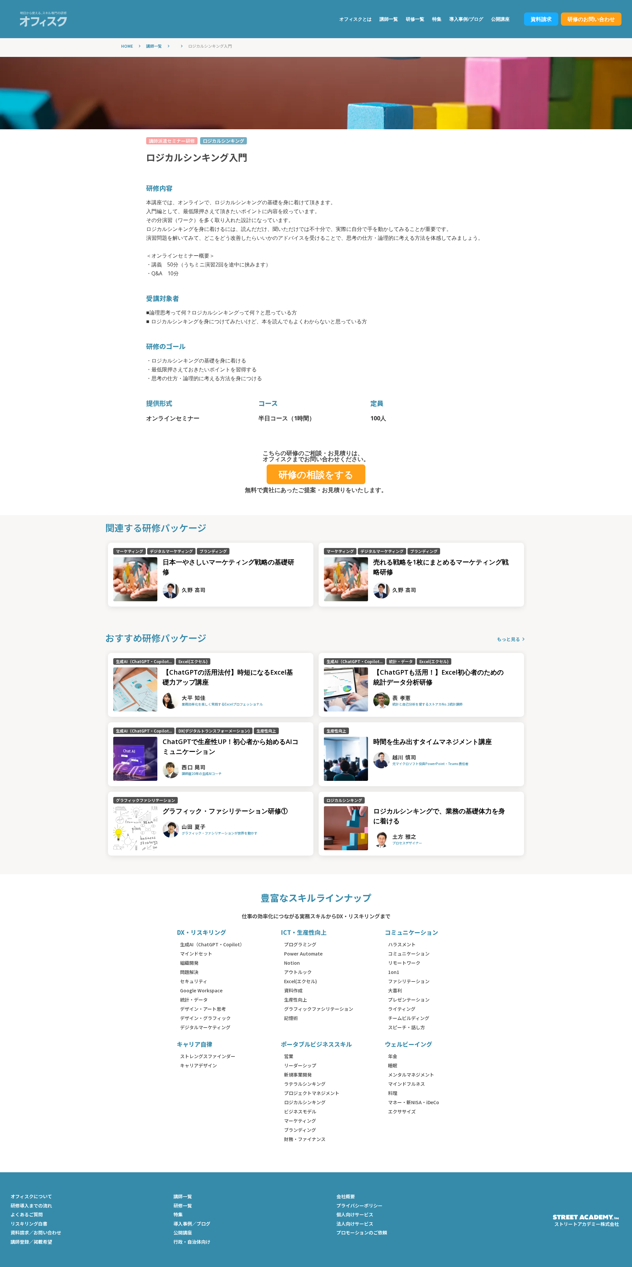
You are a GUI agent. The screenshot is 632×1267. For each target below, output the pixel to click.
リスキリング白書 (29, 1224)
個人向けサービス (354, 1214)
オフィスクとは (355, 19)
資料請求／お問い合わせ (36, 1233)
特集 (178, 1214)
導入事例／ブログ (191, 1224)
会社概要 (345, 1196)
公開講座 (182, 1233)
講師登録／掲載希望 (31, 1242)
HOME (127, 46)
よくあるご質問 (27, 1214)
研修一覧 (182, 1206)
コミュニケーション (411, 932)
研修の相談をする (316, 474)
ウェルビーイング (408, 1044)
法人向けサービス (354, 1224)
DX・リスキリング (201, 932)
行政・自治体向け (191, 1242)
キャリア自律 (194, 1044)
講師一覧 (154, 46)
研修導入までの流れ (31, 1206)
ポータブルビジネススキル (316, 1044)
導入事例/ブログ (466, 19)
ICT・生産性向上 (304, 932)
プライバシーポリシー (359, 1206)
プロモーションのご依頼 (361, 1233)
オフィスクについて (31, 1196)
